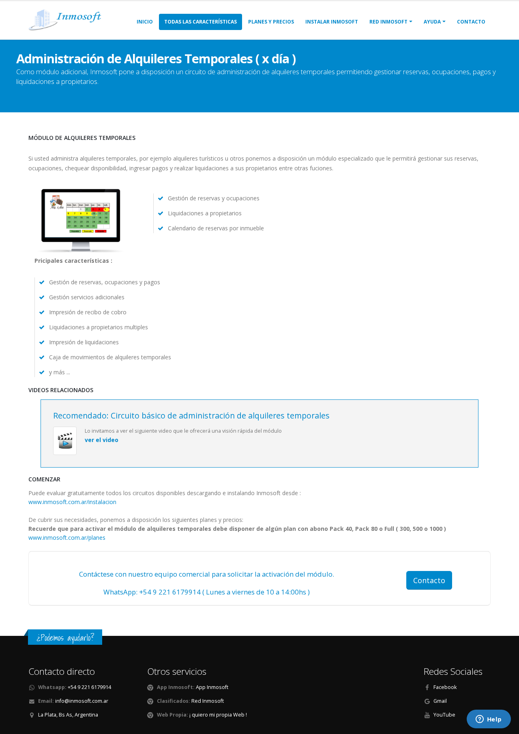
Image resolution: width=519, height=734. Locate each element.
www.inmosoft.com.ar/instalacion (72, 502)
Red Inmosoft (207, 701)
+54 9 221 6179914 (89, 687)
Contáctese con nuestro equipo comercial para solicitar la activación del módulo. (206, 574)
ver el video (101, 440)
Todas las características (200, 21)
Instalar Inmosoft (331, 21)
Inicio (145, 21)
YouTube (444, 714)
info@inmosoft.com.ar (81, 701)
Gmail (440, 701)
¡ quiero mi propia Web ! (218, 714)
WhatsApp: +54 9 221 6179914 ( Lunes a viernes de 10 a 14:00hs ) (206, 592)
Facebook (445, 687)
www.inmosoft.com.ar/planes (66, 537)
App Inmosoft (211, 687)
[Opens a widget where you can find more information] (488, 720)
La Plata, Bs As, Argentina (68, 714)
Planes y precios (271, 21)
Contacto (471, 21)
